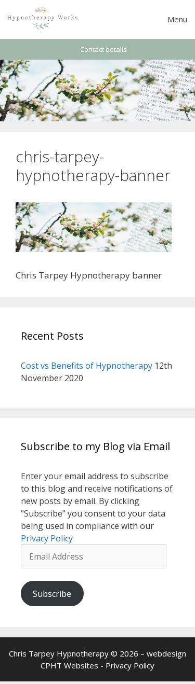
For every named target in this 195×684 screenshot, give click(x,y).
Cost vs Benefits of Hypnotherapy (86, 365)
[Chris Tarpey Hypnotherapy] (43, 19)
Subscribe (52, 593)
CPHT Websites (69, 665)
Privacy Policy (47, 538)
